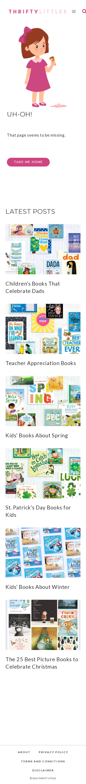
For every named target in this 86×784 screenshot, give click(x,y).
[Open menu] (74, 11)
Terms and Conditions (43, 761)
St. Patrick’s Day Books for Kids (38, 511)
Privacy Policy (53, 752)
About (24, 752)
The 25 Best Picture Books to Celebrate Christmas (42, 663)
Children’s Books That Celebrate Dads (33, 287)
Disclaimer (43, 770)
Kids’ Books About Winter (38, 587)
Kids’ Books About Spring (37, 435)
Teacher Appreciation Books (41, 363)
